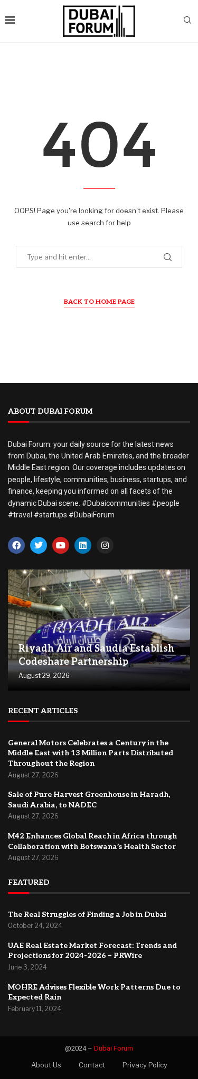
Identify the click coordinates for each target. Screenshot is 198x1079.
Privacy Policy (144, 1065)
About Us (46, 1065)
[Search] (187, 20)
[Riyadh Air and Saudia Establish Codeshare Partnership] (99, 630)
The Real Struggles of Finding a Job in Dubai (87, 914)
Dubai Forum (113, 1048)
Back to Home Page (99, 302)
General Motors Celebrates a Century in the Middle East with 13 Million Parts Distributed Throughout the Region (90, 753)
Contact (92, 1065)
